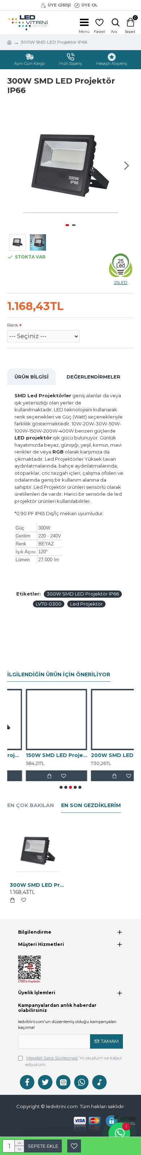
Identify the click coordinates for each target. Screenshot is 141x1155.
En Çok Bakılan (30, 805)
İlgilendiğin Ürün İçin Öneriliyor (58, 675)
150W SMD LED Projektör (38, 755)
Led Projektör (86, 604)
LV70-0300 (48, 604)
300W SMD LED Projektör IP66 (83, 594)
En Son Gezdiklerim (91, 805)
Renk (12, 325)
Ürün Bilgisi (31, 377)
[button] (14, 165)
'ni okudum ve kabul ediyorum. (73, 1061)
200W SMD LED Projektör (103, 755)
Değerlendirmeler (93, 377)
